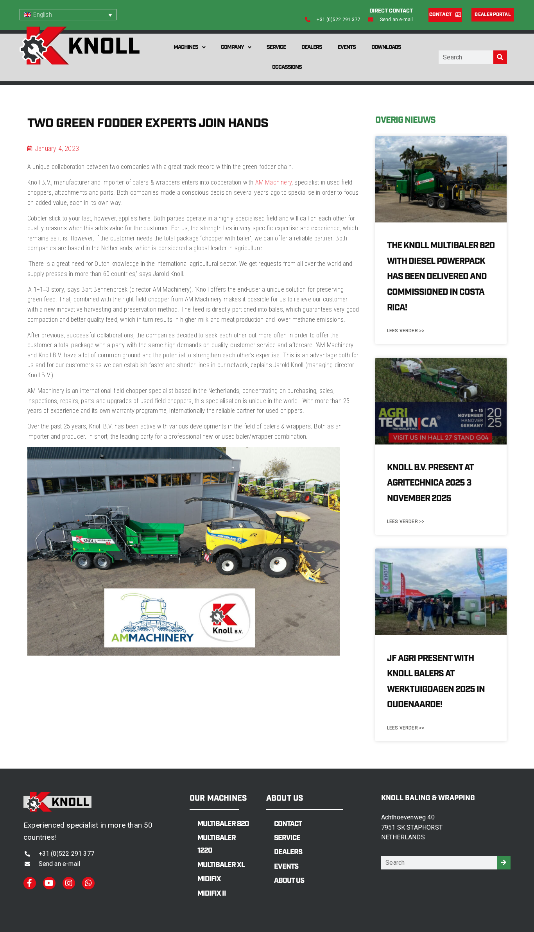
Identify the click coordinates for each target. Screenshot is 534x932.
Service (276, 47)
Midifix (209, 879)
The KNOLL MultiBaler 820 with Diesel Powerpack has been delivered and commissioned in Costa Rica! (441, 276)
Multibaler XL (221, 865)
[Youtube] (49, 883)
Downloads (386, 47)
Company (232, 47)
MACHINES (186, 47)
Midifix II (211, 893)
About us (289, 880)
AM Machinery (273, 182)
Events (347, 47)
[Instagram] (69, 883)
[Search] (500, 57)
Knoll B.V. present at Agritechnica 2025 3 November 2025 (430, 483)
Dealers (311, 47)
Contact (288, 824)
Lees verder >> (406, 330)
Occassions (287, 67)
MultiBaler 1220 (216, 844)
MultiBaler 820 (223, 824)
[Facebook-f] (29, 883)
